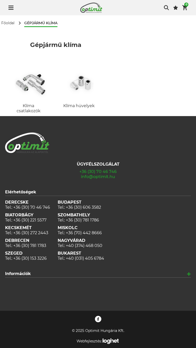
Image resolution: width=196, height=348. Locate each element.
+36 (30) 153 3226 (30, 258)
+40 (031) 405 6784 (85, 258)
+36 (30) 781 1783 (29, 245)
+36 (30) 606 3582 (83, 207)
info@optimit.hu (98, 176)
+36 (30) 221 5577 (29, 220)
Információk (18, 273)
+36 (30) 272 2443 (30, 232)
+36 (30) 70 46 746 (98, 171)
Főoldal (8, 23)
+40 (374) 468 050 (84, 245)
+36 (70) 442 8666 (84, 232)
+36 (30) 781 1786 (82, 220)
